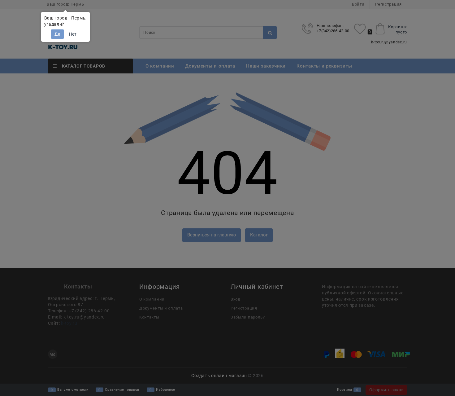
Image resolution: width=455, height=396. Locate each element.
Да (57, 34)
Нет (72, 34)
